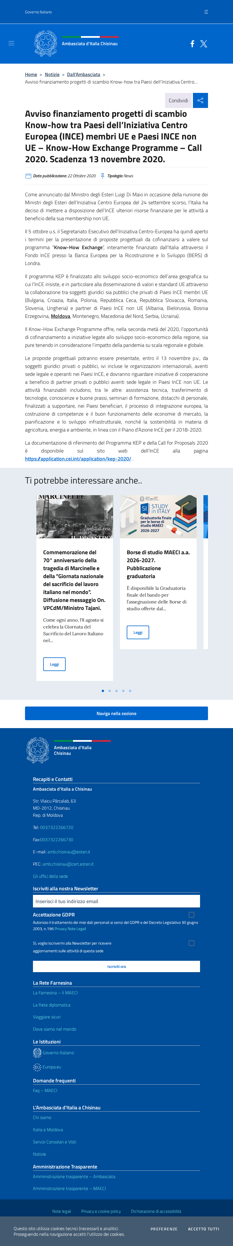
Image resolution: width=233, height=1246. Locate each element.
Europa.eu (51, 1066)
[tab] (103, 691)
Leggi (58, 664)
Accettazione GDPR (54, 914)
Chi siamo (42, 1117)
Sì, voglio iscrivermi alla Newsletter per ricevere (72, 943)
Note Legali (77, 929)
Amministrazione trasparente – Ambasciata (74, 1176)
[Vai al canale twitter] (202, 43)
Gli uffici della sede (50, 876)
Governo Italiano (38, 12)
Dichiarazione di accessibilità (156, 1211)
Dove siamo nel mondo (54, 1029)
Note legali (61, 1211)
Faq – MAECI (45, 1090)
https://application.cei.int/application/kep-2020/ (78, 458)
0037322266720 (56, 827)
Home (31, 74)
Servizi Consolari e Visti (54, 1141)
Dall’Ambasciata (83, 74)
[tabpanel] (74, 590)
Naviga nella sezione (116, 713)
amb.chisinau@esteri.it (68, 851)
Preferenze (164, 1229)
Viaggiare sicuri (47, 1016)
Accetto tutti (203, 1229)
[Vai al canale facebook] (191, 43)
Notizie (52, 74)
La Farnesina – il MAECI (55, 992)
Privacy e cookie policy (101, 1211)
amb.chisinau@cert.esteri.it (68, 863)
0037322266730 (56, 839)
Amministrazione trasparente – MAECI (69, 1188)
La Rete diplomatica (51, 1004)
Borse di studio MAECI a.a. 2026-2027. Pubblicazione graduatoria (158, 564)
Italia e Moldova (48, 1129)
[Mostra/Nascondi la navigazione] (11, 43)
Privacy (61, 929)
